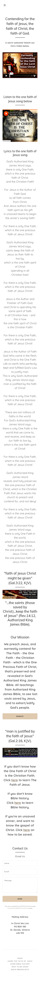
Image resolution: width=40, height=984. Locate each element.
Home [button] (20, 958)
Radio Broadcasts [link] (20, 970)
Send (20, 899)
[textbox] (20, 863)
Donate (20, 716)
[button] (5, 5)
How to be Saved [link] (20, 967)
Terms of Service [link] (24, 908)
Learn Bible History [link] (20, 964)
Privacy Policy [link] (12, 908)
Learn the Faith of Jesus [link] (20, 961)
